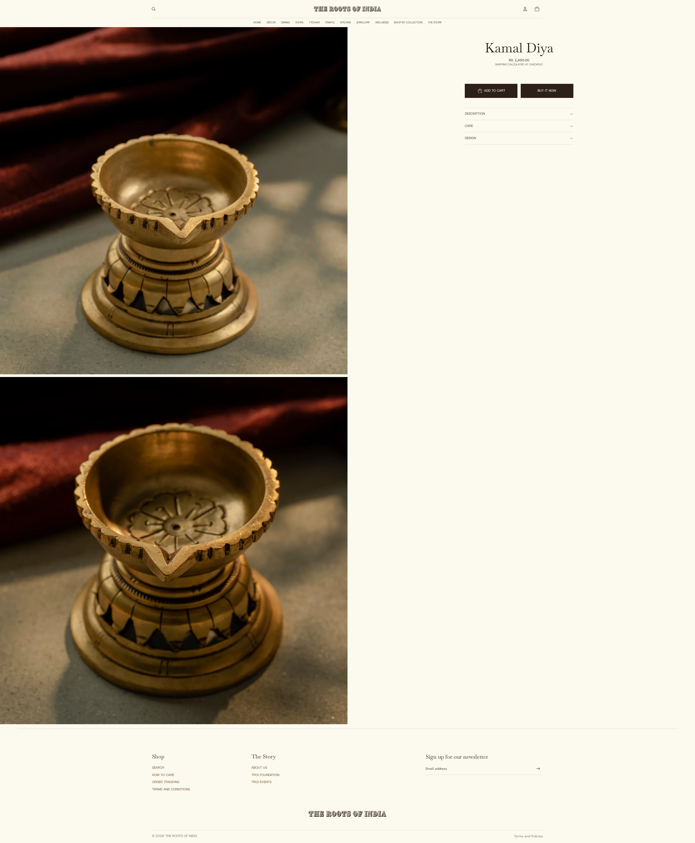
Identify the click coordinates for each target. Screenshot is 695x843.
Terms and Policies (528, 836)
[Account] (525, 9)
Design (470, 138)
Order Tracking (165, 782)
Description (475, 113)
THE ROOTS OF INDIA (181, 836)
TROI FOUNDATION (265, 775)
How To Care (163, 775)
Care (469, 126)
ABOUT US (259, 767)
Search (158, 767)
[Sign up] (538, 769)
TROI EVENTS (261, 782)
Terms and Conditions (171, 789)
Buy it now (547, 90)
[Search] (154, 9)
